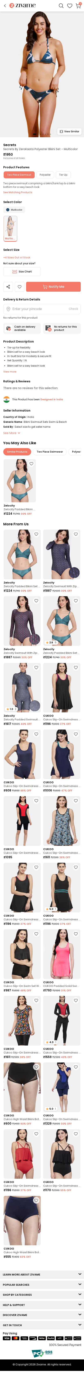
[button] (4, 5)
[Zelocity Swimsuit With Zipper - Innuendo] (22, 621)
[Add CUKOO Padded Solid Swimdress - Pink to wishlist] (76, 934)
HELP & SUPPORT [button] (15, 1305)
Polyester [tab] (45, 174)
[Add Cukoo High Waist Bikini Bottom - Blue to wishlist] (36, 1200)
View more (10, 371)
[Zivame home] (22, 6)
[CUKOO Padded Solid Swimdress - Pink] (61, 954)
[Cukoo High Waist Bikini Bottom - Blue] (22, 1220)
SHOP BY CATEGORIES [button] (18, 1295)
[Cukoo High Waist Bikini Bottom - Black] (22, 1087)
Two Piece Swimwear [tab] (50, 451)
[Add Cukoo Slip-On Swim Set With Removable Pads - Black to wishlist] (36, 934)
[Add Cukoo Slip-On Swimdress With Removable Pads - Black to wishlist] (76, 667)
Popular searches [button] (17, 1285)
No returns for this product (65, 328)
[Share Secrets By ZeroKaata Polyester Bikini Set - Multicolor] (8, 287)
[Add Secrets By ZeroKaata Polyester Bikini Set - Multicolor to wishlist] (19, 287)
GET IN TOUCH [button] (13, 1325)
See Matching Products (17, 192)
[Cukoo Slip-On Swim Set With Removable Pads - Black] (22, 954)
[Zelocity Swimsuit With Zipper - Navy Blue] (61, 554)
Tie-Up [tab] (63, 174)
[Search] (61, 5)
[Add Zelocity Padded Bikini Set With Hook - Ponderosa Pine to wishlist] (31, 463)
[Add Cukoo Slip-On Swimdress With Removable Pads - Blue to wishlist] (36, 734)
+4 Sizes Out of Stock (16, 257)
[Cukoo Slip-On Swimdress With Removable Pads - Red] (22, 1154)
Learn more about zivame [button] (22, 1274)
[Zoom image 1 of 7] (42, 74)
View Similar (71, 131)
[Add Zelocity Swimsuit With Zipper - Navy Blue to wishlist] (76, 534)
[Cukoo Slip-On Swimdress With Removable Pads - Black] (61, 688)
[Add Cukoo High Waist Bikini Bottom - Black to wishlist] (36, 1067)
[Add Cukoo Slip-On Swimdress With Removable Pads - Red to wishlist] (36, 1133)
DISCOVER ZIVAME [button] (16, 1315)
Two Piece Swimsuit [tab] (19, 174)
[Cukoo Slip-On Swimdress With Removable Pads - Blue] (22, 754)
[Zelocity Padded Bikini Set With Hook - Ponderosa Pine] (20, 480)
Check (73, 309)
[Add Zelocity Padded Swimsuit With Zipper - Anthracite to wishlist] (36, 667)
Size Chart (25, 271)
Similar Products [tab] (17, 451)
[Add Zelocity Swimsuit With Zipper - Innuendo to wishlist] (36, 600)
